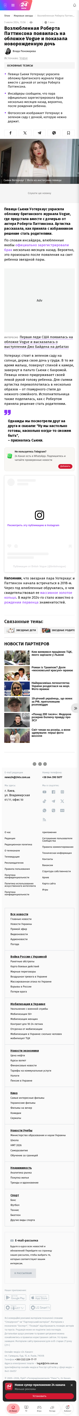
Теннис (14, 1210)
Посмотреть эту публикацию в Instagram (33, 525)
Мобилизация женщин (24, 1019)
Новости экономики (24, 1050)
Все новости (19, 914)
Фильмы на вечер (21, 1107)
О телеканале (12, 851)
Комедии (15, 1112)
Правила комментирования (57, 847)
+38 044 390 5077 (52, 777)
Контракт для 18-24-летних (26, 1024)
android (15, 1297)
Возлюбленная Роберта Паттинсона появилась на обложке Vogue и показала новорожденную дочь (56, 16)
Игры (45, 890)
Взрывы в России (20, 986)
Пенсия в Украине (21, 1080)
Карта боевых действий (24, 966)
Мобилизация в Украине (27, 1004)
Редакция (10, 838)
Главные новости (21, 919)
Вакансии (47, 865)
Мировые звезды (24, 16)
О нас (8, 832)
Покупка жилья (19, 1177)
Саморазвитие (19, 1150)
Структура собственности (56, 871)
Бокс (13, 1199)
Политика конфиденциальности (17, 876)
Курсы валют (18, 1060)
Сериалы (15, 1118)
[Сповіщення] (74, 5)
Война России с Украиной (28, 956)
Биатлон (15, 1215)
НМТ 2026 (16, 1145)
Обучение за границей (24, 1155)
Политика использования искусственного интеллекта (20, 884)
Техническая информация (57, 853)
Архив (45, 877)
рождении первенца (21, 602)
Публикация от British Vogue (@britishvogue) (39, 566)
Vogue (23, 58)
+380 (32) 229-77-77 (26, 1359)
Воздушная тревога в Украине (28, 976)
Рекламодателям (14, 863)
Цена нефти (17, 1055)
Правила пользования (17, 869)
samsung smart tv (40, 1307)
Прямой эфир (18, 929)
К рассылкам (23, 1273)
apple (40, 1297)
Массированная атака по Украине (30, 981)
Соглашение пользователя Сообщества (57, 839)
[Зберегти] (68, 133)
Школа (14, 1140)
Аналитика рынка (21, 1172)
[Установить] (39, 1391)
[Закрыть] (71, 1385)
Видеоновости (19, 934)
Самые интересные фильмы (27, 1097)
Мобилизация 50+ (21, 1013)
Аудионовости (19, 939)
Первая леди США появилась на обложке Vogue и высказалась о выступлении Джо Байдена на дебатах (38, 342)
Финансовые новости (23, 1065)
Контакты (47, 859)
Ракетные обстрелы (22, 961)
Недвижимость (21, 1168)
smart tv (15, 1307)
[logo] (23, 5)
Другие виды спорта (22, 1220)
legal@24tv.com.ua (47, 1363)
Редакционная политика (18, 844)
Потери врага (18, 991)
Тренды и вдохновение (24, 1182)
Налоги (14, 1075)
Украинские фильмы (22, 1102)
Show (7, 16)
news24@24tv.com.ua (17, 777)
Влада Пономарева (24, 51)
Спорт (14, 1195)
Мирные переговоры (23, 971)
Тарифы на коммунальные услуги (30, 1070)
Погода (14, 944)
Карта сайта (49, 883)
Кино (14, 1093)
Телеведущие (12, 857)
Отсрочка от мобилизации (26, 1029)
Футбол (14, 1204)
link (44, 792)
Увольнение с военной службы (29, 1008)
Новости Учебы (21, 1130)
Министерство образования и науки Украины (38, 1135)
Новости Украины (21, 924)
